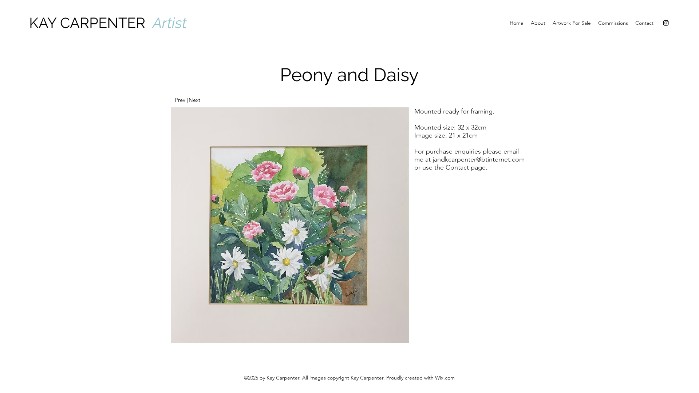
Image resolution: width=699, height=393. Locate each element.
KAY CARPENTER (91, 22)
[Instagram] (666, 23)
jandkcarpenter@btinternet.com (479, 159)
